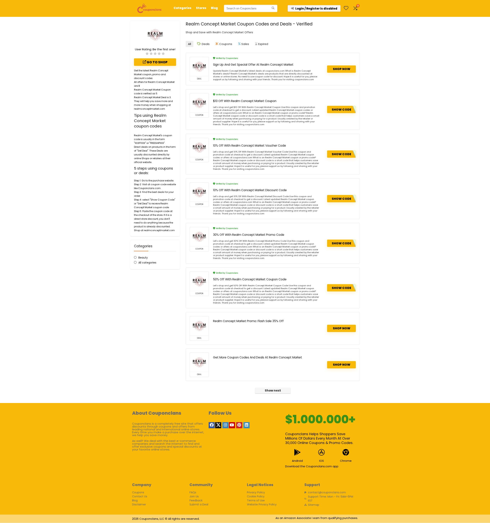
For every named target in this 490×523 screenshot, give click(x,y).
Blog (214, 8)
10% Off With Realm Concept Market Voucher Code (249, 146)
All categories (147, 262)
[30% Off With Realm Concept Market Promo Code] (199, 236)
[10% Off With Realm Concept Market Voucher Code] (199, 147)
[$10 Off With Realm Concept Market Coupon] (199, 103)
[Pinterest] (239, 425)
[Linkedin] (246, 425)
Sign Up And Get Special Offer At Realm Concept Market (253, 65)
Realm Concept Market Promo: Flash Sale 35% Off (248, 321)
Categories (182, 8)
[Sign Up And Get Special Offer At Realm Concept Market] (199, 66)
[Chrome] (345, 452)
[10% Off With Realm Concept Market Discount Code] (199, 192)
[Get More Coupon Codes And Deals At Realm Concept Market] (199, 362)
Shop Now (341, 69)
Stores (201, 8)
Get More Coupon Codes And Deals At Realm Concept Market (257, 357)
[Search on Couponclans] (273, 8)
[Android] (297, 452)
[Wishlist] (346, 8)
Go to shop (156, 62)
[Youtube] (232, 425)
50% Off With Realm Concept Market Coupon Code (250, 279)
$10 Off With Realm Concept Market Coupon (244, 101)
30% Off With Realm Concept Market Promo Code (248, 235)
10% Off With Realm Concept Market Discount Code (250, 190)
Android (297, 461)
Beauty (143, 257)
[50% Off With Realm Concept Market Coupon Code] (199, 281)
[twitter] (218, 425)
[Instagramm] (225, 425)
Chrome (346, 461)
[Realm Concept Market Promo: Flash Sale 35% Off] (199, 325)
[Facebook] (212, 425)
